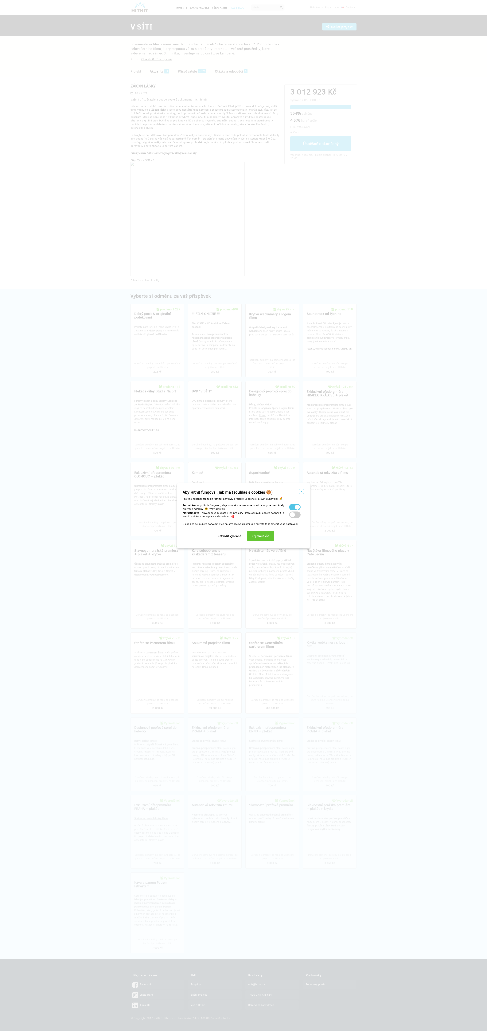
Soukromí (244, 524)
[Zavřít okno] (301, 491)
